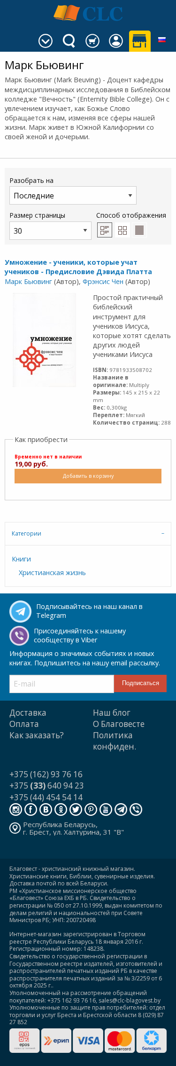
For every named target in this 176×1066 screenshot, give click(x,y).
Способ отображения (131, 215)
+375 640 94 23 (46, 785)
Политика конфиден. (114, 741)
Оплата (24, 724)
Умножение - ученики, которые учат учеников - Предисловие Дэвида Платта (78, 267)
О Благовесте (119, 724)
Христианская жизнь (52, 572)
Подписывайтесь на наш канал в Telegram (89, 611)
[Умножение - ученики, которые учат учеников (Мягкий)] (44, 339)
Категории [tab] (26, 533)
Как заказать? (36, 735)
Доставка (27, 712)
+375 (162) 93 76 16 (46, 774)
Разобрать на (31, 180)
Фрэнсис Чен (103, 281)
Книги (21, 558)
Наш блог (111, 712)
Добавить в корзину (88, 475)
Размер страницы (37, 215)
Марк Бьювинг (28, 281)
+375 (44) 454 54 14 (46, 797)
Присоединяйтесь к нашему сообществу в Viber (80, 635)
